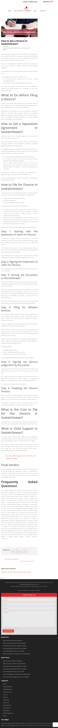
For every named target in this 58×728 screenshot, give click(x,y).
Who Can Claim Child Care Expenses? (12, 640)
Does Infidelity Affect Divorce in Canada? (13, 651)
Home (9, 11)
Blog (35, 11)
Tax (4, 716)
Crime (4, 697)
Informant (6, 708)
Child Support (6, 689)
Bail (4, 684)
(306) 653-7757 (48, 2)
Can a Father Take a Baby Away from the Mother (16, 677)
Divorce (5, 49)
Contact (32, 590)
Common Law (6, 692)
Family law (6, 705)
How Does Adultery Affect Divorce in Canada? (15, 648)
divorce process (18, 395)
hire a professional (16, 217)
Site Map (37, 590)
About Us (28, 11)
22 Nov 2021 (6, 46)
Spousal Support (7, 713)
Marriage (5, 710)
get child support (33, 437)
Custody (5, 700)
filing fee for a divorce (21, 422)
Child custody (6, 686)
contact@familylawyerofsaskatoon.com (29, 584)
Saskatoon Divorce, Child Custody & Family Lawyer (16, 48)
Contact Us (43, 11)
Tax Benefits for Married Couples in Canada (14, 646)
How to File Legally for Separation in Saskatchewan (16, 653)
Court (4, 694)
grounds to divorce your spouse (26, 71)
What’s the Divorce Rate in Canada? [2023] (14, 643)
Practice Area (17, 11)
